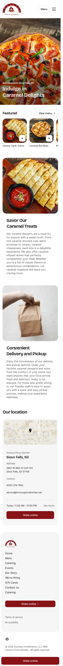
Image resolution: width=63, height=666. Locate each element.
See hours (49, 505)
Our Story (11, 572)
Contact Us (12, 587)
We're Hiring (12, 577)
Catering (10, 563)
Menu (44, 9)
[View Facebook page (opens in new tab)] (7, 639)
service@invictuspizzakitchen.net (24, 493)
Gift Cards (11, 582)
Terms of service (14, 617)
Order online (30, 515)
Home (8, 553)
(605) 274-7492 (14, 486)
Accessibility (11, 622)
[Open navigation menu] (54, 9)
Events (9, 568)
